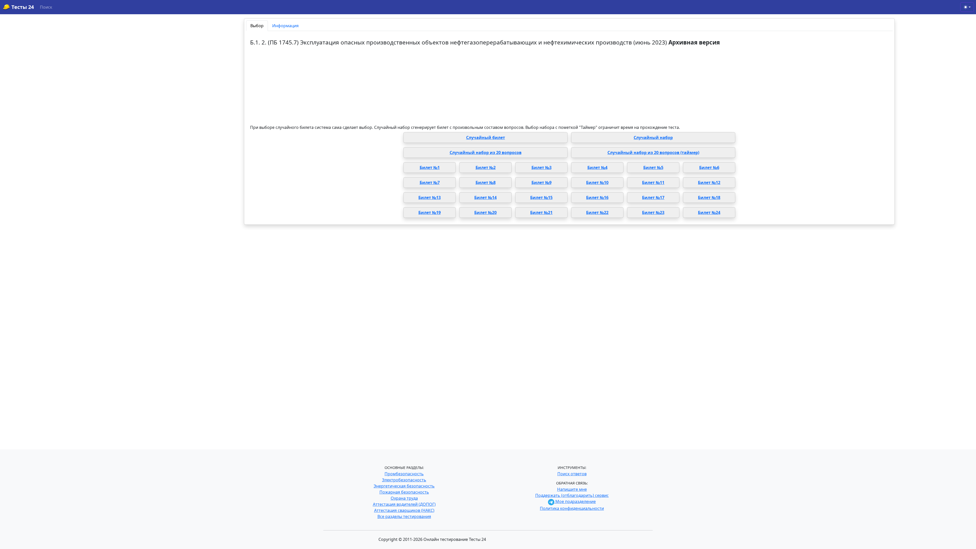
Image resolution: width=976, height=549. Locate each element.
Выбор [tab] (257, 25)
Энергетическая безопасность (404, 486)
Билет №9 (541, 182)
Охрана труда (404, 498)
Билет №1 (430, 167)
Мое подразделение (575, 501)
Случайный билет (485, 137)
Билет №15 (541, 197)
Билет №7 (430, 182)
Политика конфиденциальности (572, 508)
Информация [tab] (285, 25)
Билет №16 (597, 197)
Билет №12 (709, 182)
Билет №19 (429, 212)
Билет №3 (541, 167)
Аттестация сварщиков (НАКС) (404, 510)
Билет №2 (486, 167)
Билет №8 (486, 182)
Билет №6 (709, 167)
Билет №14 (485, 197)
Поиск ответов (572, 474)
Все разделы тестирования (404, 516)
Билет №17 (653, 197)
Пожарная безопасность (404, 492)
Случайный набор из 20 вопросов (486, 152)
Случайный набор (653, 137)
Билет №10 (597, 182)
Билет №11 (653, 182)
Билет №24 (709, 212)
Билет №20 (485, 212)
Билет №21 (541, 212)
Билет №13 (429, 197)
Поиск (46, 7)
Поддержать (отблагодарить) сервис (572, 495)
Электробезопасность (404, 480)
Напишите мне (572, 489)
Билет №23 (653, 212)
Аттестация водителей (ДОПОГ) (404, 504)
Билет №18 (709, 197)
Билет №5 (653, 167)
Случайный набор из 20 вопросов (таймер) (653, 152)
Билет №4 (597, 167)
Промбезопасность (404, 474)
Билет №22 (597, 212)
